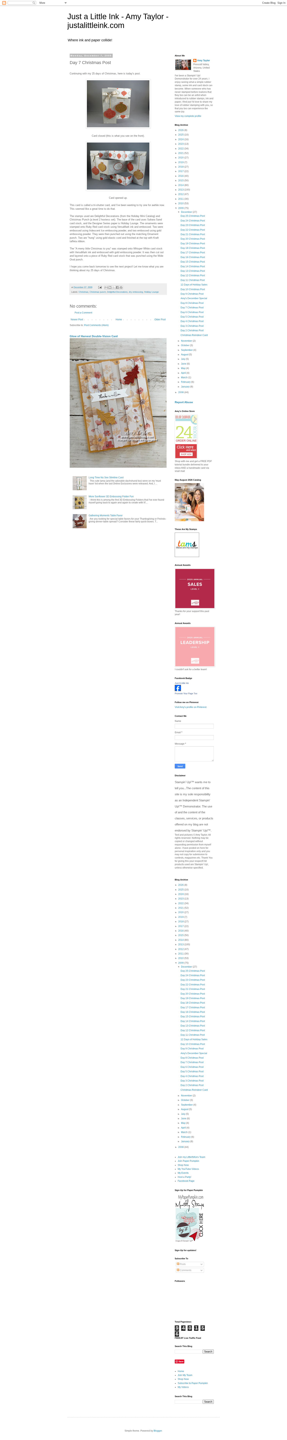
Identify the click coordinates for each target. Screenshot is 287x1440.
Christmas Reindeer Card (194, 335)
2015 (181, 180)
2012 (181, 194)
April (183, 373)
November (187, 340)
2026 (181, 130)
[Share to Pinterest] (121, 287)
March (184, 377)
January (185, 386)
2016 (181, 176)
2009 (181, 208)
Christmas (83, 292)
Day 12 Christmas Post (193, 275)
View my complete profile (188, 116)
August (185, 354)
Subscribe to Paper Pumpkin (193, 1383)
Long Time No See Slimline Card (106, 477)
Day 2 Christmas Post (192, 330)
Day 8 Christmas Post (192, 303)
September (187, 350)
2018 (181, 166)
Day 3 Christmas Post (192, 326)
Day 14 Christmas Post (193, 266)
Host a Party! (184, 1177)
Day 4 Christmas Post (192, 321)
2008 (181, 392)
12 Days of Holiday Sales (194, 284)
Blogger (158, 1430)
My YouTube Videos (188, 1169)
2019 (181, 162)
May (183, 368)
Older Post (160, 319)
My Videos (183, 1387)
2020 (181, 157)
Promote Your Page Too (186, 693)
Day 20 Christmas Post (193, 238)
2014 (181, 185)
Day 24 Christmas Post (193, 220)
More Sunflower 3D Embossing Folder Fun (111, 496)
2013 (181, 189)
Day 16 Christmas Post (193, 257)
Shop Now (183, 1165)
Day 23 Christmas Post (193, 225)
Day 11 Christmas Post (193, 280)
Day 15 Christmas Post (193, 261)
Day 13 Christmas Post (193, 271)
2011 (181, 199)
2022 (181, 148)
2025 (181, 134)
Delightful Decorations (117, 292)
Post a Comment (83, 312)
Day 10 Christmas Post (193, 289)
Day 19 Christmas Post (193, 243)
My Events (183, 1173)
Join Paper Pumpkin (188, 1161)
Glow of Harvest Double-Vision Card (94, 336)
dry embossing (136, 292)
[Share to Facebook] (117, 287)
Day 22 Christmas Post (193, 229)
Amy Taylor (203, 60)
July (183, 359)
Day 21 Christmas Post (193, 234)
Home (119, 319)
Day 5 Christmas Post (192, 316)
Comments (185, 1270)
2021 (181, 153)
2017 (181, 171)
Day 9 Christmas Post (192, 294)
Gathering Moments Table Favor (106, 515)
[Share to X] (114, 287)
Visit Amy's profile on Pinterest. (191, 707)
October (185, 345)
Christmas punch (98, 292)
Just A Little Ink (182, 683)
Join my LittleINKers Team (191, 1157)
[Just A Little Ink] (178, 690)
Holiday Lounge (151, 292)
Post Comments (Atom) (96, 325)
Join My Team (185, 1375)
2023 (181, 144)
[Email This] (106, 287)
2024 (181, 139)
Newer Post (77, 319)
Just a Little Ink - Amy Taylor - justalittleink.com (117, 21)
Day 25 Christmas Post (193, 216)
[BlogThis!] (110, 287)
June (184, 363)
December (187, 212)
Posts (182, 1264)
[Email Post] (99, 287)
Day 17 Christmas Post (193, 252)
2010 (181, 203)
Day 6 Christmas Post (192, 312)
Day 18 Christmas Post (193, 248)
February (186, 382)
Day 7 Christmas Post (192, 307)
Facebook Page (186, 1181)
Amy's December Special (194, 298)
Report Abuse (184, 402)
